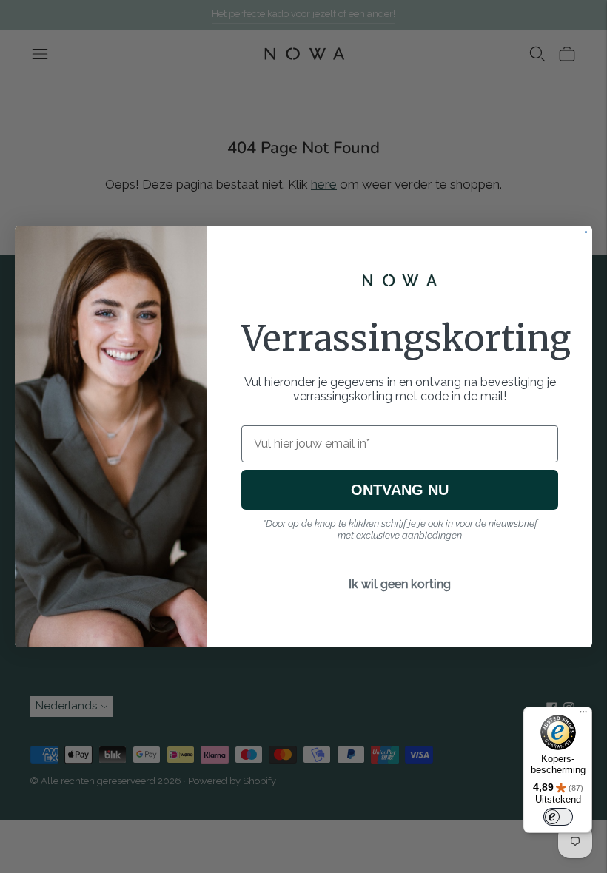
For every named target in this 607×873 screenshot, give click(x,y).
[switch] (558, 817)
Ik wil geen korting (400, 584)
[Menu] (583, 715)
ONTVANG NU (400, 490)
